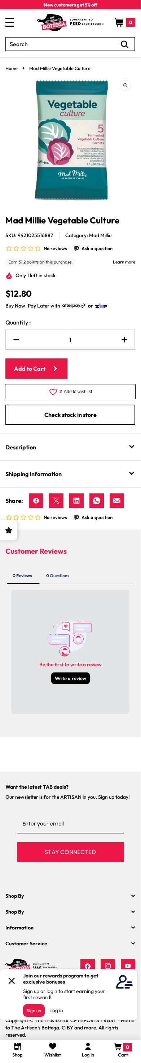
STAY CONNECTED (70, 852)
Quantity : (18, 322)
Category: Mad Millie (88, 235)
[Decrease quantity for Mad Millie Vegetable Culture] (13, 339)
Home (11, 68)
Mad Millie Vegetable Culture (60, 68)
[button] (125, 22)
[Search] (125, 44)
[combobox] (70, 44)
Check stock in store (70, 414)
